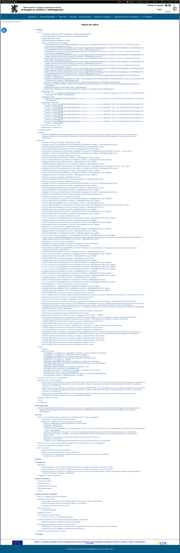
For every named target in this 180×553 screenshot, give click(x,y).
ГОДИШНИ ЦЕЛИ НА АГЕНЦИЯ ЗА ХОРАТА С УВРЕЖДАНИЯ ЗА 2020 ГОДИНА (69, 220)
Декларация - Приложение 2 (54, 427)
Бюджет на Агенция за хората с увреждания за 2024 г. (61, 177)
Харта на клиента (44, 508)
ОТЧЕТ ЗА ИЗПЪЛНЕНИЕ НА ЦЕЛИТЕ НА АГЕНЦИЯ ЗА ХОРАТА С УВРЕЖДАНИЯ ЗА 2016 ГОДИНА (77, 262)
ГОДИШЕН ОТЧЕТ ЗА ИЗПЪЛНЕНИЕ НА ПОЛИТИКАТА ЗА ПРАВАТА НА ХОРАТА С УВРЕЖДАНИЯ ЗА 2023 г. (80, 168)
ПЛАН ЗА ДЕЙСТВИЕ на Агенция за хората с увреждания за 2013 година (68, 293)
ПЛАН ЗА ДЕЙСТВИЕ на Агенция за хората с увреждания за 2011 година (68, 344)
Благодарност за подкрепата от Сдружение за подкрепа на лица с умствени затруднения (75, 353)
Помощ (155, 2)
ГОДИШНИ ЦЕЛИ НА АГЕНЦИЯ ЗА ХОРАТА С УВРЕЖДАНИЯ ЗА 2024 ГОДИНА (69, 175)
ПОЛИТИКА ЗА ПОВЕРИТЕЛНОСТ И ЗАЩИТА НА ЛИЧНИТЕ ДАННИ (65, 246)
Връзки (40, 400)
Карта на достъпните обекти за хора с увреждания (60, 452)
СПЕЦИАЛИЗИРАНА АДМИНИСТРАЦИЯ (56, 40)
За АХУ (40, 32)
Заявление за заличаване (53, 439)
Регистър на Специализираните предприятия (59, 419)
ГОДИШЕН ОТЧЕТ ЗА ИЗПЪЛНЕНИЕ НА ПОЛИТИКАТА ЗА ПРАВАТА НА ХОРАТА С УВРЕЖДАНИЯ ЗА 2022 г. (80, 183)
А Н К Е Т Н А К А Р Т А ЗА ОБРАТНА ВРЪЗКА (57, 517)
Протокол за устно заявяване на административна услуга (63, 528)
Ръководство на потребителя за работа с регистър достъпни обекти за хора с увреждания (75, 454)
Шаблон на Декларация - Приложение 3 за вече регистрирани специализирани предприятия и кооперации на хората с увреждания (90, 432)
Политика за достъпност (51, 125)
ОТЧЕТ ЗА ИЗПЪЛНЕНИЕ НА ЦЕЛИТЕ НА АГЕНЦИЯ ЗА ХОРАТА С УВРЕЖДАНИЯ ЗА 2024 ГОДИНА (77, 160)
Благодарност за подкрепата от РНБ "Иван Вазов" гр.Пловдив (65, 355)
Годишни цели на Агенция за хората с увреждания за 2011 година (65, 313)
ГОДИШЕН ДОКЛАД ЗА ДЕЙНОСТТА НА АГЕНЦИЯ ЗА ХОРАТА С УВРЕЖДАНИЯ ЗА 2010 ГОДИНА (76, 290)
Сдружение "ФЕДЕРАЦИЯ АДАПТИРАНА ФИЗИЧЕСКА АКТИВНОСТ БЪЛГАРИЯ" (72, 361)
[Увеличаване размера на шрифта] (169, 5)
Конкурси (41, 132)
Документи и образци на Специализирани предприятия (62, 422)
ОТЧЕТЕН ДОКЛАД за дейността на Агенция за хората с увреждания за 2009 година (72, 327)
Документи (41, 465)
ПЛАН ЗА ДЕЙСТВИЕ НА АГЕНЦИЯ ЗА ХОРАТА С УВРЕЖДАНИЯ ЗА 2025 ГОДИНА (71, 157)
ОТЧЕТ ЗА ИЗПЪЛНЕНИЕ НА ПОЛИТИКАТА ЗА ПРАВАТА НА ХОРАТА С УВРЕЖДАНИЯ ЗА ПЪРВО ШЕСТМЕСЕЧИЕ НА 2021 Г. (86, 205)
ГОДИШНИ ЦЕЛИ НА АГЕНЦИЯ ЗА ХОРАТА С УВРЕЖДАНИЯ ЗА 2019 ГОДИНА (69, 231)
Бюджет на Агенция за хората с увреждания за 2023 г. (61, 181)
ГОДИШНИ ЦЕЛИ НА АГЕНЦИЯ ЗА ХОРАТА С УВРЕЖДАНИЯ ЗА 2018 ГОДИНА (69, 256)
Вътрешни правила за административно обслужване (61, 522)
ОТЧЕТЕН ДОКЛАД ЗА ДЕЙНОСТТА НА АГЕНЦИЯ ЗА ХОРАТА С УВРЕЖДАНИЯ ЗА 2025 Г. (73, 147)
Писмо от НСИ (49, 435)
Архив (40, 491)
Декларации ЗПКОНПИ (50, 102)
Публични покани (44, 483)
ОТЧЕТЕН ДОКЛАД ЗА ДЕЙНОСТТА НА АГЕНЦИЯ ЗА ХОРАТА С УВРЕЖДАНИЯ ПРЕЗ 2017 (73, 252)
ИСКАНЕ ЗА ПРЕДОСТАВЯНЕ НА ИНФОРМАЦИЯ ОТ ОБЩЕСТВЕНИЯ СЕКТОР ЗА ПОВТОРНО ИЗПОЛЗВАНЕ (82, 82)
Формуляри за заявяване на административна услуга (56, 524)
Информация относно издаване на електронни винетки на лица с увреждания (70, 243)
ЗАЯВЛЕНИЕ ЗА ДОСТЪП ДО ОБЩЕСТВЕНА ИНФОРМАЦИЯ (65, 87)
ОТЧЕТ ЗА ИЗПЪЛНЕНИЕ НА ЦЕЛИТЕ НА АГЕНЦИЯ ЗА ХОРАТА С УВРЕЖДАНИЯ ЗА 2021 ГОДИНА (77, 199)
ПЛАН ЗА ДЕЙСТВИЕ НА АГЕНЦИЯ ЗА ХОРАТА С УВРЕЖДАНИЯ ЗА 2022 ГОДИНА (71, 201)
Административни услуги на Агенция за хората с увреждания (64, 503)
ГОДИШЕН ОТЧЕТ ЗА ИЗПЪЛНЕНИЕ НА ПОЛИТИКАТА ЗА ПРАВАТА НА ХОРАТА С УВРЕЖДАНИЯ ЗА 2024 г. (80, 153)
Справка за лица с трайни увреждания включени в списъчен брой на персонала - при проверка (77, 440)
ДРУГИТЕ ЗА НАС (48, 351)
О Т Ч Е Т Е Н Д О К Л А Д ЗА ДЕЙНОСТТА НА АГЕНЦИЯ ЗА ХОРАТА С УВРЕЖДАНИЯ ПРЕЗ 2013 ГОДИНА (79, 275)
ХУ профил (147, 17)
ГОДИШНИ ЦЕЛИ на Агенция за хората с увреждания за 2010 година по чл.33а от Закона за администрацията (82, 325)
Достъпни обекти (44, 448)
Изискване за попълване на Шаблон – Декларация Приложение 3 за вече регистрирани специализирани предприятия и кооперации (90, 434)
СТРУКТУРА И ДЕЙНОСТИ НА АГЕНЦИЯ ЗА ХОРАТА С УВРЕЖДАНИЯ (66, 34)
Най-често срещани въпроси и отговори (52, 531)
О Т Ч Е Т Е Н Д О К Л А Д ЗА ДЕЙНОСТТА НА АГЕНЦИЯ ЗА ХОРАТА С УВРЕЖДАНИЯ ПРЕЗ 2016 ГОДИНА (79, 265)
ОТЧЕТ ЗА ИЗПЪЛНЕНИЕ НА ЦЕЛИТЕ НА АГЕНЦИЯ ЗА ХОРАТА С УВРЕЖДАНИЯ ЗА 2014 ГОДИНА (77, 273)
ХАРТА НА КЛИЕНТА (49, 510)
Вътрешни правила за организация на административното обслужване (63, 519)
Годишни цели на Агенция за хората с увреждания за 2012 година (65, 299)
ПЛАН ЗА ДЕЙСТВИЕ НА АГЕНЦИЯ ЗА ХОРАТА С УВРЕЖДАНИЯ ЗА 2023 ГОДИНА (71, 190)
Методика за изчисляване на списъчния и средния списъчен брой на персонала (72, 437)
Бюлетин (41, 140)
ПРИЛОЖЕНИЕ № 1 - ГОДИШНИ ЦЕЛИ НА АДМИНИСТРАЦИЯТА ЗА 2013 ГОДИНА (71, 286)
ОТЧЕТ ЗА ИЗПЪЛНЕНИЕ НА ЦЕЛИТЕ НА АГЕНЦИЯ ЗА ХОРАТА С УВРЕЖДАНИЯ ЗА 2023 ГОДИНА (77, 173)
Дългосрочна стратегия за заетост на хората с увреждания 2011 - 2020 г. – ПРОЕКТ (72, 315)
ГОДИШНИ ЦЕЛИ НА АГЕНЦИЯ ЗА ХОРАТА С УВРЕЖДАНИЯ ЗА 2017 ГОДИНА (69, 260)
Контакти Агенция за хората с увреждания (52, 378)
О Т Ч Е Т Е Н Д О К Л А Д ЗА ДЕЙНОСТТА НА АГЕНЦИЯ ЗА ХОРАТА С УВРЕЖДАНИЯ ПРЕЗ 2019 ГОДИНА (79, 218)
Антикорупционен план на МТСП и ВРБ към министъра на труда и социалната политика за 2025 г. (78, 467)
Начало (120, 2)
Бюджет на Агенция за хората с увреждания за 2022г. (61, 196)
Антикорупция (85, 17)
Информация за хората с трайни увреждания (58, 241)
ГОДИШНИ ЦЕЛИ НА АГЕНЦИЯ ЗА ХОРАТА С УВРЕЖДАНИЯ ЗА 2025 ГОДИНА (69, 162)
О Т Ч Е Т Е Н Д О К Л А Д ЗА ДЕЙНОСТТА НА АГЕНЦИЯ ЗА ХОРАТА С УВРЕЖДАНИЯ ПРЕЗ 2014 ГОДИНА (79, 269)
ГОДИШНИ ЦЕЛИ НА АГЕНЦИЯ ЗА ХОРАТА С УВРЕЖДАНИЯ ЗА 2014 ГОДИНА (69, 277)
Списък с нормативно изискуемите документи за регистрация (65, 423)
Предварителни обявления (47, 486)
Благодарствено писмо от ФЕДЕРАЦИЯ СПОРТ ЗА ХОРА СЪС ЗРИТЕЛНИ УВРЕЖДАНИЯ (75, 373)
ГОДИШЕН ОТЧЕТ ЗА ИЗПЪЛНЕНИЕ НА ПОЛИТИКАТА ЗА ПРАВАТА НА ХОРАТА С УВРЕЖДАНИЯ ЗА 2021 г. (80, 192)
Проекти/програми (48, 17)
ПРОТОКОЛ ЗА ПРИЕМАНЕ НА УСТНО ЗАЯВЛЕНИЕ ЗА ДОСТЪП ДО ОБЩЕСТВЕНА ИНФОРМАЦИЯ (79, 89)
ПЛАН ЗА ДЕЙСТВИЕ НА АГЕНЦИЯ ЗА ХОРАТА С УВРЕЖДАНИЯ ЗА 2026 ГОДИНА (71, 149)
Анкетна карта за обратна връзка (49, 515)
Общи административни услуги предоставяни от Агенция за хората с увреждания (72, 501)
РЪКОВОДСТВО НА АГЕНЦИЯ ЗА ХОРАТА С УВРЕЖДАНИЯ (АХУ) (65, 36)
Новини (40, 347)
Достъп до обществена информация (55, 43)
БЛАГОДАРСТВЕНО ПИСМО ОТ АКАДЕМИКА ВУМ (61, 368)
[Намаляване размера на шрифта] (166, 5)
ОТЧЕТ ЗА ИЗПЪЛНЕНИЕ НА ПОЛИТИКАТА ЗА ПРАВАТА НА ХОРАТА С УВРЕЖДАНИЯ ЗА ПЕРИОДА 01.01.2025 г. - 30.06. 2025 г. (87, 151)
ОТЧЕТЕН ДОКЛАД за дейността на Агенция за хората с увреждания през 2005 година (73, 340)
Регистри (63, 17)
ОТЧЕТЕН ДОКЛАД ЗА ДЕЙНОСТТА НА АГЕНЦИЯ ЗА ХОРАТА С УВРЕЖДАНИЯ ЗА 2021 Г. (73, 203)
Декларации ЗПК (48, 97)
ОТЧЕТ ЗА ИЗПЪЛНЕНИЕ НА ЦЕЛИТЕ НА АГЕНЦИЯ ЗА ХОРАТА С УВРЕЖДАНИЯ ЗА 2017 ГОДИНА (77, 254)
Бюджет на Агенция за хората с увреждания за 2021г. (61, 216)
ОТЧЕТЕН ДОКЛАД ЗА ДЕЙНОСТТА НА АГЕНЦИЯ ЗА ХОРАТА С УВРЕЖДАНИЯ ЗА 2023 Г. (73, 179)
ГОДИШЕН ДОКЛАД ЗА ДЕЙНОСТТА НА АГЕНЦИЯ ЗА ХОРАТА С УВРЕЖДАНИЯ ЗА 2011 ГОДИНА (76, 288)
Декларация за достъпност (52, 127)
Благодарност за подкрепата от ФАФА (57, 360)
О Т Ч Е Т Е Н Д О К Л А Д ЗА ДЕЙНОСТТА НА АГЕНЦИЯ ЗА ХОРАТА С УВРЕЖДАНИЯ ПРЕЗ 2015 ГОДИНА (79, 267)
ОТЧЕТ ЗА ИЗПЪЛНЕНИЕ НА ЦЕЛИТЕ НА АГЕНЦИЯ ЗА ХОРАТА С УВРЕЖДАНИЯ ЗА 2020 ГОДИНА (77, 211)
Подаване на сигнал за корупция (49, 475)
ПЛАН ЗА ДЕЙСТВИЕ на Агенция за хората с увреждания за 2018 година (68, 258)
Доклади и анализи (44, 512)
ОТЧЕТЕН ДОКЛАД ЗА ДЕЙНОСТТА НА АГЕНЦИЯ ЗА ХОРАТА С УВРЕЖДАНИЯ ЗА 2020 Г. (73, 207)
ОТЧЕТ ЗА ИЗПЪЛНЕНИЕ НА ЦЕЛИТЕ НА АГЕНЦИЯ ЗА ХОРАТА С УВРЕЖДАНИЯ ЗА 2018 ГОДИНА (77, 229)
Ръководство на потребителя (54, 456)
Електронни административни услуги (56, 505)
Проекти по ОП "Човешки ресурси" (50, 380)
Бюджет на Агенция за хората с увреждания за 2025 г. (61, 155)
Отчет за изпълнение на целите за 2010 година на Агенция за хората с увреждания (72, 311)
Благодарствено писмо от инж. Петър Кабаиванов (61, 372)
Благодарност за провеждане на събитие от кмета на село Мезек (67, 356)
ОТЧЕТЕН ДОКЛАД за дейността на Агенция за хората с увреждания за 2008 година (72, 330)
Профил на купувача (102, 17)
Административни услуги (46, 499)
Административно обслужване (127, 17)
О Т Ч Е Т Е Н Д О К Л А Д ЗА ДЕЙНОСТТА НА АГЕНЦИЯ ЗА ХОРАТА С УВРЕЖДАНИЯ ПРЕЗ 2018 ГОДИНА (79, 235)
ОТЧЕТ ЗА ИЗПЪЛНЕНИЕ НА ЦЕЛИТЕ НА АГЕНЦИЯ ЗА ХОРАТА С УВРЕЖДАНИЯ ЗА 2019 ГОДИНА (77, 222)
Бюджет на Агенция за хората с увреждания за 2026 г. (61, 142)
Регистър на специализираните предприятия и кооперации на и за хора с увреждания (68, 417)
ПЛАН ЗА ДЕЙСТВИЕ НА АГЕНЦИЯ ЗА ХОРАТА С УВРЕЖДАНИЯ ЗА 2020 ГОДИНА (71, 224)
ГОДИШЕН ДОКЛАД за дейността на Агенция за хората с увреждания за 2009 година (72, 321)
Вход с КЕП (173, 2)
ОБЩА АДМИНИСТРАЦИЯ (51, 38)
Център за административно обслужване (52, 496)
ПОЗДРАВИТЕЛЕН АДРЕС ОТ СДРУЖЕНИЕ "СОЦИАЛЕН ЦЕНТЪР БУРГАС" (70, 358)
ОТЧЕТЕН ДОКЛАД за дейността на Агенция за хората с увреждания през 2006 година (73, 338)
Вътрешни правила (44, 488)
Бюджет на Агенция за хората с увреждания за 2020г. (61, 227)
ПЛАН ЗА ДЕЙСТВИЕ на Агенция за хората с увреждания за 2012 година (68, 342)
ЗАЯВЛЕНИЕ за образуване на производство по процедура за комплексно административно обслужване (79, 526)
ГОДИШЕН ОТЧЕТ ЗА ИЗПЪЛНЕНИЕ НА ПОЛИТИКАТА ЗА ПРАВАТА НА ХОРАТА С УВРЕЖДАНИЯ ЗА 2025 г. (80, 145)
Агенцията (32, 17)
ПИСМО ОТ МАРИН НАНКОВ (54, 365)
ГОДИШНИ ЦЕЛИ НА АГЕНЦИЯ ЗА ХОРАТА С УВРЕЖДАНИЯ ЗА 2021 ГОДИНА (69, 209)
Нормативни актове (45, 130)
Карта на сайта (143, 2)
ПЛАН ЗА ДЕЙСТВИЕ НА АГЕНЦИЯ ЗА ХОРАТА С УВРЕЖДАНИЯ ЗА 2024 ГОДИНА (71, 170)
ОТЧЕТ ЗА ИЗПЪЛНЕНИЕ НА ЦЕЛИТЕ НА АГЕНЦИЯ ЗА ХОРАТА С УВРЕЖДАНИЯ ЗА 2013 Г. (74, 280)
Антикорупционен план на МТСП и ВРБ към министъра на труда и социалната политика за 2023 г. (78, 469)
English (131, 2)
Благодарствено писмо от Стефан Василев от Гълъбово (63, 375)
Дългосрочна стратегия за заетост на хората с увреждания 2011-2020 (68, 297)
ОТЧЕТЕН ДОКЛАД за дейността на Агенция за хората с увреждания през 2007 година (73, 336)
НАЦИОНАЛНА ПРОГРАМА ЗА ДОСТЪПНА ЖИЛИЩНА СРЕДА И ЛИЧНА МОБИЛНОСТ (72, 194)
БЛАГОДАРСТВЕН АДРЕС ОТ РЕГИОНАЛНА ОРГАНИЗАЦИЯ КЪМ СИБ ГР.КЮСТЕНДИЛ (74, 363)
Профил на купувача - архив (47, 397)
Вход (163, 2)
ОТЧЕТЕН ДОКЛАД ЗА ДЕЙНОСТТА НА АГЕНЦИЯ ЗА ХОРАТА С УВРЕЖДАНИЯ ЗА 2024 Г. (73, 164)
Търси (159, 9)
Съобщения (42, 402)
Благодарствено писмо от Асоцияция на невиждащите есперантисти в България (72, 370)
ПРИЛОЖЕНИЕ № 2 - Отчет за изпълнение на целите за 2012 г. (65, 284)
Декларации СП (47, 91)
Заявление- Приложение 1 (53, 425)
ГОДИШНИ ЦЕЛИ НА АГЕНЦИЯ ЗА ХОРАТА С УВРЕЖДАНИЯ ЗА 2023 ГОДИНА (69, 186)
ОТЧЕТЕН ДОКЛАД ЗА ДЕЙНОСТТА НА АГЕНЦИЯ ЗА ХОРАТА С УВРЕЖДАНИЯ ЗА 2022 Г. (73, 188)
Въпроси (73, 17)
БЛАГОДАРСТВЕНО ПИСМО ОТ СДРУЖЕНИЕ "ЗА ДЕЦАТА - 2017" (67, 367)
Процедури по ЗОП (44, 481)
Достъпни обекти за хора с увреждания (56, 450)
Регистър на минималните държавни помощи (54, 445)
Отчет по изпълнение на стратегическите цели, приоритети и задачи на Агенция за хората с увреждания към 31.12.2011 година (89, 301)
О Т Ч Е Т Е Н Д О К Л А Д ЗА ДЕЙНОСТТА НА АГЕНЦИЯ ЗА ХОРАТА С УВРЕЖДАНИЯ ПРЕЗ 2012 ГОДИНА (79, 282)
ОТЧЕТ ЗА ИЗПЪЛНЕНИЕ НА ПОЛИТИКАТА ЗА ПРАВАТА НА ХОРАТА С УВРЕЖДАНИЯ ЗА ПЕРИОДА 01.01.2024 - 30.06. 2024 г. (86, 166)
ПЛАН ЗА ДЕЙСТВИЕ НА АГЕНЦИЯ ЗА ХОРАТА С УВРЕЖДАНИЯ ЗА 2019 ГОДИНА (71, 233)
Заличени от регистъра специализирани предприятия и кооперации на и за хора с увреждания (71, 443)
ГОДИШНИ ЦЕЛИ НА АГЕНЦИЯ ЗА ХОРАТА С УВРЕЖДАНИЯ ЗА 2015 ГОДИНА (69, 271)
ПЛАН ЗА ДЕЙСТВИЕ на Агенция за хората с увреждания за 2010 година (68, 323)
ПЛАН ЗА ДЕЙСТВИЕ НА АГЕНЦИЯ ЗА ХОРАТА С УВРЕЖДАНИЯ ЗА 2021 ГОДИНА (71, 214)
